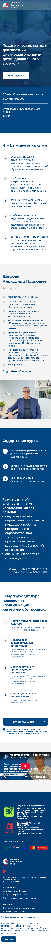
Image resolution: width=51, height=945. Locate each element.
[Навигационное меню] (46, 5)
